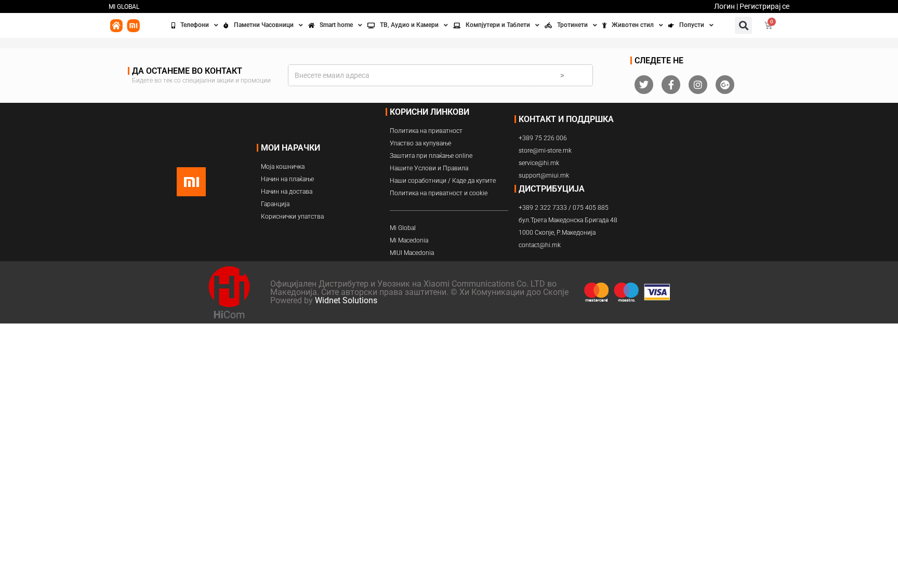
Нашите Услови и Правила (429, 168)
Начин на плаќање (287, 179)
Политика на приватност (426, 130)
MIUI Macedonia (412, 253)
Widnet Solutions (346, 300)
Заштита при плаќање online (431, 155)
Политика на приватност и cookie (438, 193)
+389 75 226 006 (543, 138)
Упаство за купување (420, 143)
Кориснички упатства (292, 216)
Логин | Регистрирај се (751, 6)
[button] (743, 25)
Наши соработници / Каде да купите (443, 180)
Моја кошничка (283, 166)
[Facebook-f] (671, 84)
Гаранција (275, 204)
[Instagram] (698, 84)
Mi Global (403, 228)
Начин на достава (286, 191)
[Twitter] (644, 84)
